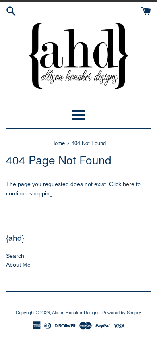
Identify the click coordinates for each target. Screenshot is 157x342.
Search (15, 256)
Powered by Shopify (121, 312)
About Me (18, 264)
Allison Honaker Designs (76, 312)
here (128, 184)
